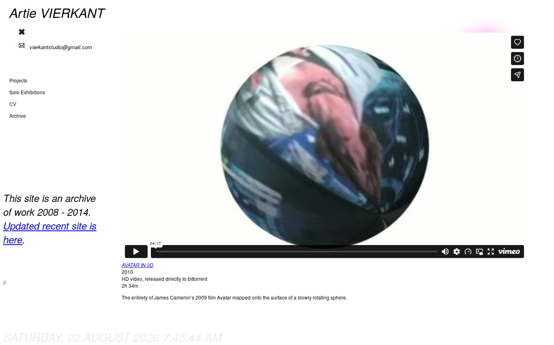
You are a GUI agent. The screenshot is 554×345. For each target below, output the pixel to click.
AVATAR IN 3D (137, 264)
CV (12, 103)
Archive (17, 115)
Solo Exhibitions (27, 92)
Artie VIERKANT (57, 12)
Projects (18, 80)
